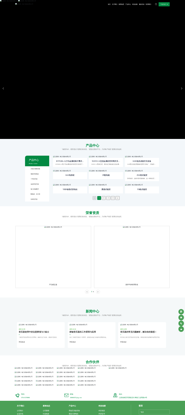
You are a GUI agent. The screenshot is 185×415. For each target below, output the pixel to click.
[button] (87, 292)
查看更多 (22, 342)
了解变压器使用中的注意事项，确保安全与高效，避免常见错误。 (38, 337)
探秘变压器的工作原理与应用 (82, 332)
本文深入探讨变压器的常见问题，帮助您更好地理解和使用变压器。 (140, 337)
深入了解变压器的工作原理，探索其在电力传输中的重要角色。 (88, 337)
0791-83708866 (25, 397)
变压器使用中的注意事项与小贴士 (34, 332)
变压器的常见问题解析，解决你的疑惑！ (138, 332)
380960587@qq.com (76, 397)
